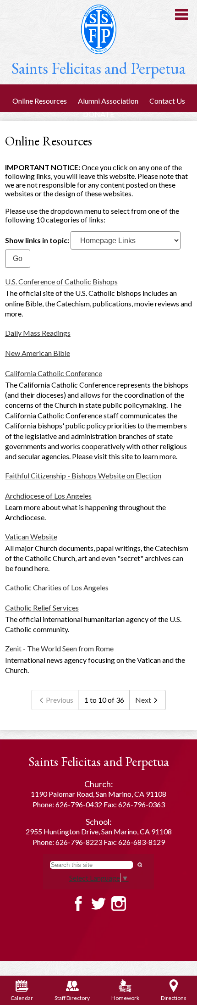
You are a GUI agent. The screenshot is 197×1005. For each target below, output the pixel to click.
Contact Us (167, 100)
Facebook (78, 903)
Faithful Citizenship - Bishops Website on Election (83, 475)
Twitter (98, 903)
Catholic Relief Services (42, 607)
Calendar (22, 997)
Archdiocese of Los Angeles (48, 495)
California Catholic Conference (53, 373)
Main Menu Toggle (181, 14)
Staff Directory (72, 997)
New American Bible (37, 353)
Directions (173, 997)
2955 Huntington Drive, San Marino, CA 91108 (99, 831)
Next (143, 699)
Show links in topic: (37, 240)
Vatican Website (31, 536)
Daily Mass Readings (38, 332)
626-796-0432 (78, 804)
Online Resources (39, 100)
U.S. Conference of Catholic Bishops (61, 281)
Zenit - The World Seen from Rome (59, 648)
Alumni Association (108, 100)
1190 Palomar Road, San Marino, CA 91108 (98, 793)
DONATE (98, 114)
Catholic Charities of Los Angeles (57, 587)
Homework (125, 997)
